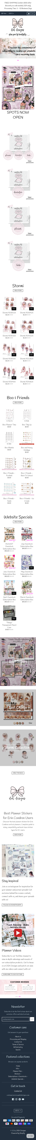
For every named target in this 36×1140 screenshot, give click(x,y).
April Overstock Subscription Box (9, 598)
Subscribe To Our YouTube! (12, 974)
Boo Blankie (9, 447)
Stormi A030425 (26, 313)
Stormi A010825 (26, 382)
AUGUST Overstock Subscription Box (9, 546)
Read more (18, 835)
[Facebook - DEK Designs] (13, 1099)
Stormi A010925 (9, 382)
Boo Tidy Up (26, 425)
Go (32, 1019)
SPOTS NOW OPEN (18, 115)
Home (18, 1066)
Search (18, 1050)
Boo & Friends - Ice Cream (27, 499)
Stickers (17, 1074)
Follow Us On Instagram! (12, 905)
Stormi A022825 (26, 358)
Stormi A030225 (26, 336)
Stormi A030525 (9, 313)
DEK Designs (21, 1131)
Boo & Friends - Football (9, 474)
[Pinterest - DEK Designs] (20, 1099)
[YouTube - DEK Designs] (23, 1099)
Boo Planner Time (9, 425)
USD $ (10, 13)
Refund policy (18, 1047)
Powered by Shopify (18, 1133)
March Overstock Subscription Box (26, 598)
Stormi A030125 (9, 358)
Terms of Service (18, 1045)
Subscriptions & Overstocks (17, 1076)
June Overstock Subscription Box (9, 573)
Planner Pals (17, 1071)
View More (18, 290)
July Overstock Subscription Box (26, 545)
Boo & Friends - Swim (9, 499)
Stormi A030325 (9, 336)
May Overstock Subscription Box (26, 573)
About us (18, 1037)
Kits (17, 1069)
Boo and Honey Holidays (26, 448)
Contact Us (18, 1042)
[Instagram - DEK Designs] (16, 1099)
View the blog (18, 773)
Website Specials (17, 1079)
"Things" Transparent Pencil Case (9, 625)
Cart (32, 13)
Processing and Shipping (18, 1039)
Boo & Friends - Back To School (27, 474)
